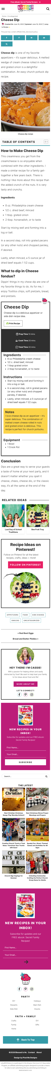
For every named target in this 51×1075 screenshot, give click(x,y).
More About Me (26, 684)
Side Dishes (38, 615)
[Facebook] (19, 695)
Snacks (15, 620)
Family (13, 1025)
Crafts (13, 1021)
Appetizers (12, 615)
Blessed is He (25, 8)
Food (25, 615)
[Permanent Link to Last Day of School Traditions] (13, 525)
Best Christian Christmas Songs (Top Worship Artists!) (13, 814)
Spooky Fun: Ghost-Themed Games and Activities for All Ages (37, 845)
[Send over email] (32, 37)
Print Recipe (14, 323)
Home (13, 1029)
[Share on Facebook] (7, 37)
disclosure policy (32, 32)
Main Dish (37, 1005)
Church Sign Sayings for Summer (14, 877)
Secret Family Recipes (24, 2)
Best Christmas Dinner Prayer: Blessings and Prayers (37, 814)
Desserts (13, 1005)
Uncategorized (32, 620)
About (39, 1052)
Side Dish (14, 1009)
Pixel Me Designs (30, 1058)
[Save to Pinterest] (19, 37)
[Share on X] (7, 43)
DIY (13, 1001)
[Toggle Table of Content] (45, 142)
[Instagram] (32, 695)
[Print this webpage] (44, 37)
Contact (31, 1052)
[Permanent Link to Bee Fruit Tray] (37, 525)
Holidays (37, 1001)
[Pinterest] (26, 695)
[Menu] (3, 8)
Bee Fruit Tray (37, 529)
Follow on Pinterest (25, 564)
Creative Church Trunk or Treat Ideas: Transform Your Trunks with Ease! (13, 845)
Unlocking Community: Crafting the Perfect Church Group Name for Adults (37, 878)
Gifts (37, 1025)
